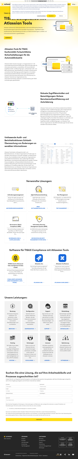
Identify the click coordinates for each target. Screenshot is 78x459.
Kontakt (8, 37)
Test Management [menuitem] (26, 445)
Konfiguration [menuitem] (42, 440)
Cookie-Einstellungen (41, 15)
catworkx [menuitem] (8, 436)
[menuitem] (66, 442)
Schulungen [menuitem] (41, 447)
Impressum (45, 455)
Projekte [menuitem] (23, 438)
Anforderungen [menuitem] (25, 442)
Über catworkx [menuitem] (7, 438)
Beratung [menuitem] (41, 438)
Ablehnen (61, 15)
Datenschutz (18, 455)
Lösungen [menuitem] (24, 436)
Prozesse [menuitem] (23, 440)
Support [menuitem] (41, 442)
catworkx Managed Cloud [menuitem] (45, 445)
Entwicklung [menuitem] (24, 444)
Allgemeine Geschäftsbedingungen (30, 455)
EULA (40, 455)
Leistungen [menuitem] (42, 436)
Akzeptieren (51, 15)
